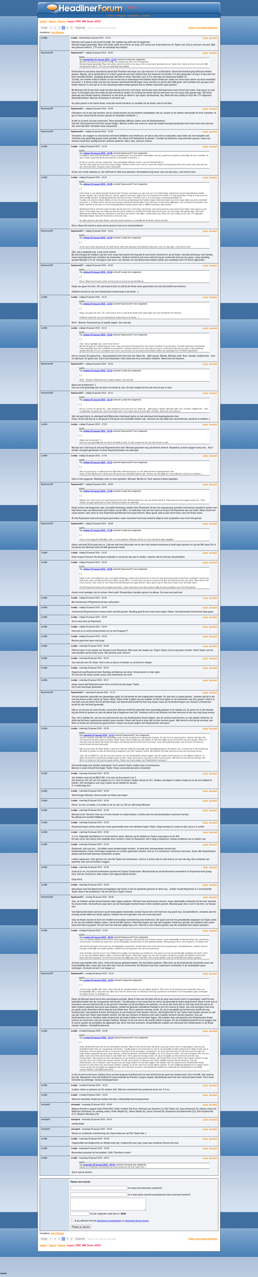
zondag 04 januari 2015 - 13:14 (98, 1037)
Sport (52, 21)
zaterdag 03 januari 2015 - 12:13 (98, 735)
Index (43, 21)
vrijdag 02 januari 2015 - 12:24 (97, 238)
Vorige (44, 27)
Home (111, 15)
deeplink (213, 38)
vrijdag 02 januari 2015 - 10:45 (97, 184)
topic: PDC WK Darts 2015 (84, 21)
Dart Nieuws (57, 32)
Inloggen (121, 15)
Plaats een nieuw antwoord (202, 27)
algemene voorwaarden (109, 1220)
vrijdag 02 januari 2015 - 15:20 (97, 431)
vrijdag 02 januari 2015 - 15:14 (97, 400)
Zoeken (146, 15)
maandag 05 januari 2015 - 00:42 (99, 1165)
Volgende (80, 27)
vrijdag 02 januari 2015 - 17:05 (97, 491)
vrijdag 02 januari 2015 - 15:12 (97, 370)
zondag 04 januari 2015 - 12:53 (98, 980)
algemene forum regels (137, 1220)
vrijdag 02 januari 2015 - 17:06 (97, 530)
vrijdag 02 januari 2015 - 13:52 (97, 335)
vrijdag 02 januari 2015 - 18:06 (97, 569)
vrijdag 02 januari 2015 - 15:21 (97, 462)
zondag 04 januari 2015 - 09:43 (98, 937)
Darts (61, 21)
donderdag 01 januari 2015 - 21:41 (100, 59)
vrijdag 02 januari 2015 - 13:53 (97, 304)
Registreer (134, 15)
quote (205, 38)
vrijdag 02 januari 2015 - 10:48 (97, 153)
